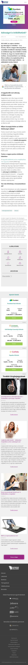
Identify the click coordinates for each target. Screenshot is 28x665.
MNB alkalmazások (14, 657)
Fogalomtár (14, 650)
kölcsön (16, 210)
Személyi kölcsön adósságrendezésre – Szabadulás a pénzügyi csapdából (12, 397)
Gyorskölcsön (8, 265)
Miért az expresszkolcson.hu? (9, 536)
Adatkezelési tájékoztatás (14, 644)
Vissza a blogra (14, 557)
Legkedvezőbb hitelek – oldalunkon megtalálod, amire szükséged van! (11, 441)
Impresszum (14, 638)
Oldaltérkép (14, 655)
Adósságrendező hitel (7, 210)
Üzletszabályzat (14, 642)
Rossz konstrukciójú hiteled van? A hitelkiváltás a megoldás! (11, 493)
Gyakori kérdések (14, 648)
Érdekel (14, 318)
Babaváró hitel (20, 265)
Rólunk (14, 652)
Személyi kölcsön (8, 253)
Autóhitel (20, 253)
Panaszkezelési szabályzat (14, 646)
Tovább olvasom (14, 414)
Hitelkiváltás (20, 259)
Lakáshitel (8, 259)
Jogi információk (14, 640)
